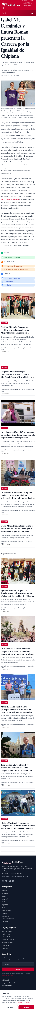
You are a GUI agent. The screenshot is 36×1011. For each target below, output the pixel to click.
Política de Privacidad (9, 937)
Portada (4, 891)
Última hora (6, 893)
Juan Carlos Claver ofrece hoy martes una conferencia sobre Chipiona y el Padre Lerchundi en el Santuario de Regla (17, 769)
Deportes (5, 905)
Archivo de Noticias (8, 919)
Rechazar (10, 1007)
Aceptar (26, 1007)
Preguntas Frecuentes (9, 983)
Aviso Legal (5, 945)
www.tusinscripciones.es (10, 199)
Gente (4, 902)
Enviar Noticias (7, 986)
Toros (3, 907)
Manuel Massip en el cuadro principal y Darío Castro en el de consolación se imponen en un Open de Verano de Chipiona (17, 711)
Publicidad (5, 980)
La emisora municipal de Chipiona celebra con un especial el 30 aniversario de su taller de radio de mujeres (16, 496)
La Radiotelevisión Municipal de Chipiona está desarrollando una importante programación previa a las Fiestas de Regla (16, 652)
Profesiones (5, 916)
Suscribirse (18, 969)
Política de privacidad (7, 976)
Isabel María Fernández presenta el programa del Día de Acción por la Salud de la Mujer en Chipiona (17, 528)
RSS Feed (5, 922)
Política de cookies (24, 1002)
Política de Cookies (8, 940)
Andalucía (5, 899)
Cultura (4, 913)
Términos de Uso (7, 942)
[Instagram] (10, 881)
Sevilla (4, 896)
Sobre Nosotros (7, 931)
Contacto (5, 948)
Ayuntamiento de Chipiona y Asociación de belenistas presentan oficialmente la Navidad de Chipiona (17, 593)
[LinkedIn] (13, 881)
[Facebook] (3, 881)
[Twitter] (6, 881)
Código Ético (6, 934)
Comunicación (6, 910)
